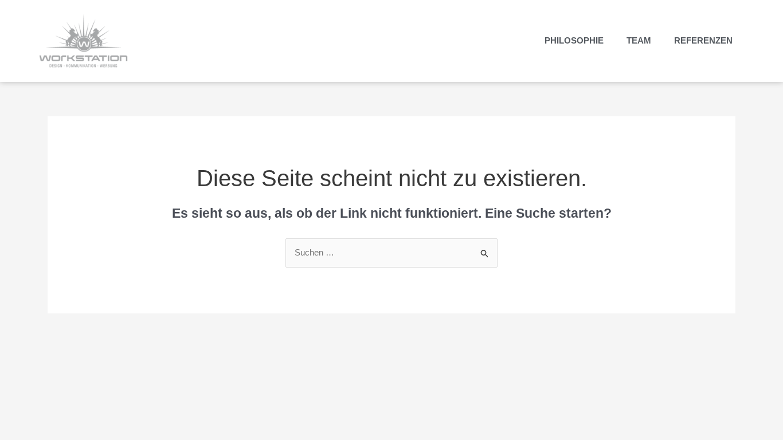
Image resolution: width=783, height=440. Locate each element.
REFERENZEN (703, 40)
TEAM (639, 40)
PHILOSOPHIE (574, 40)
